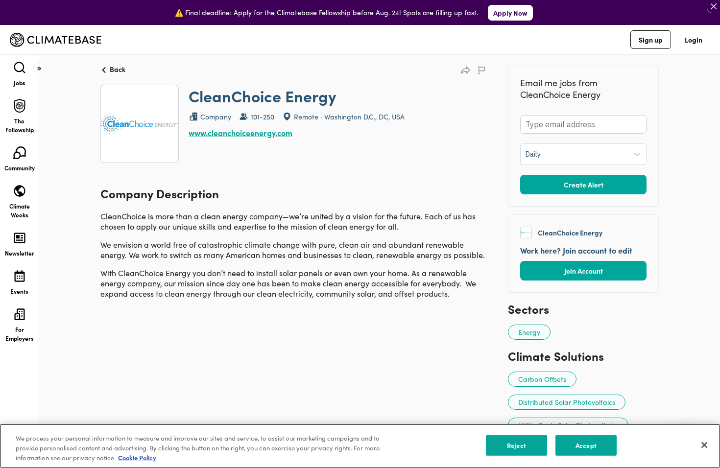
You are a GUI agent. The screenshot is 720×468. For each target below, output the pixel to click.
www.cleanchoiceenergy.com (240, 132)
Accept (586, 445)
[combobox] (526, 154)
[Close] (704, 445)
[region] (360, 446)
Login (693, 40)
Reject (516, 445)
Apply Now (510, 13)
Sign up (651, 40)
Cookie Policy (137, 457)
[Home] (55, 40)
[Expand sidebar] (39, 68)
